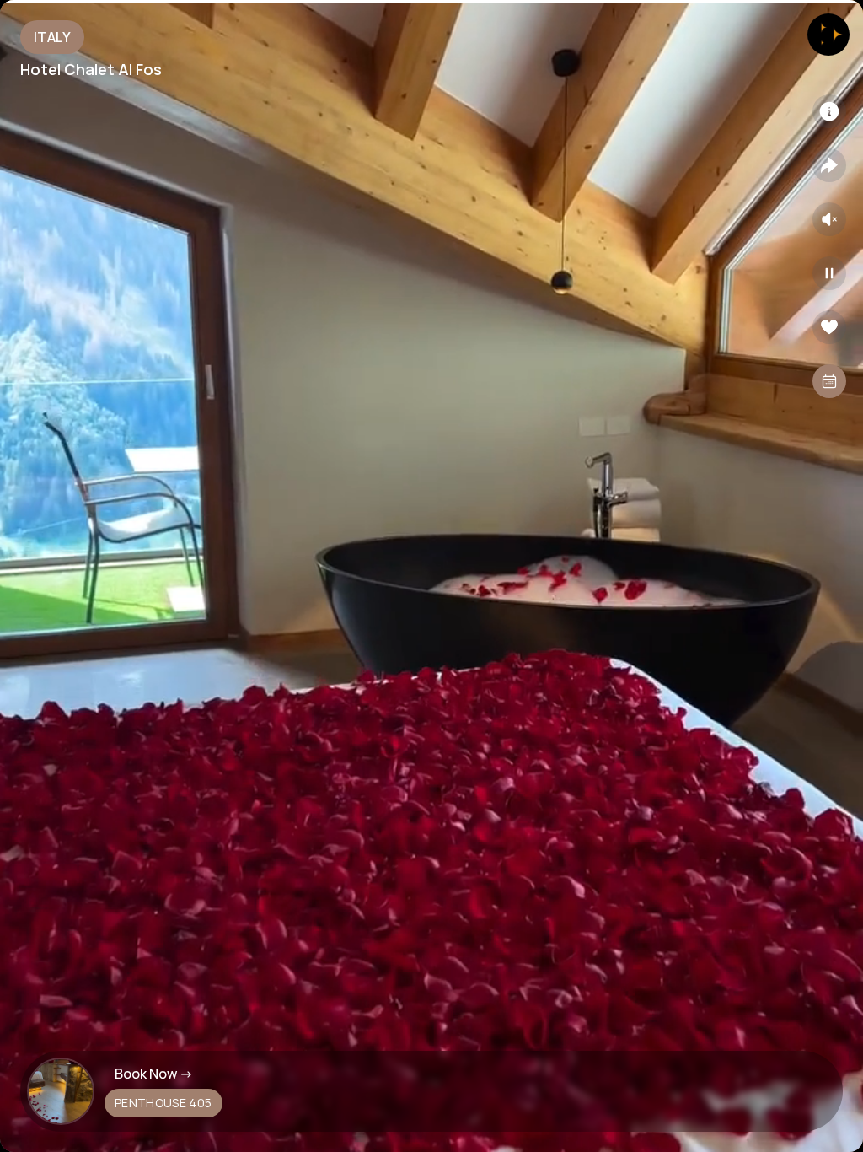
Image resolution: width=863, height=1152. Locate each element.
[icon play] (829, 273)
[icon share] (829, 165)
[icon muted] (829, 219)
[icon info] (829, 111)
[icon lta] (829, 381)
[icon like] (829, 327)
